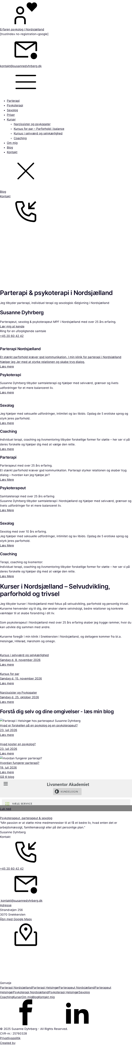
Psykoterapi (15, 105)
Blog (10, 147)
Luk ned (5, 809)
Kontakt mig (46, 997)
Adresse (6, 905)
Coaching (20, 138)
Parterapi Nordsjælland (16, 987)
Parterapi (13, 100)
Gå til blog (7, 777)
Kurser (11, 119)
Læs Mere (7, 479)
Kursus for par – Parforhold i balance (39, 128)
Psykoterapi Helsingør (64, 992)
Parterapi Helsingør (45, 987)
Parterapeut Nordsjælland (77, 987)
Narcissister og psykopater (32, 124)
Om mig (12, 143)
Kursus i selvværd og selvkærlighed (38, 133)
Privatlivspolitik (10, 1038)
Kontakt (12, 152)
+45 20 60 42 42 (12, 336)
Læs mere (7, 366)
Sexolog (12, 110)
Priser (11, 115)
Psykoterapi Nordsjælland (31, 992)
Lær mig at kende (12, 326)
